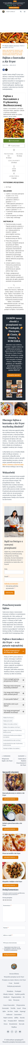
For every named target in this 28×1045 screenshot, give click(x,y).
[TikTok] (16, 1031)
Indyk (16, 1011)
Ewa (7, 65)
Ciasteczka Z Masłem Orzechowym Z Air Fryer (21, 760)
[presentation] (14, 782)
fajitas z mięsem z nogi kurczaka (12, 464)
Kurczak (21, 1024)
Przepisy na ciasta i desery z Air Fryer (14, 980)
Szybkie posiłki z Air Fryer (14, 54)
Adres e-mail (8, 935)
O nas (10, 983)
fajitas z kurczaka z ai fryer (10, 724)
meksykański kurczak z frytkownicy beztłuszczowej (13, 744)
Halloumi (9, 1014)
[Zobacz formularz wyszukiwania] (20, 11)
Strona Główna (14, 974)
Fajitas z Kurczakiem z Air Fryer (11, 727)
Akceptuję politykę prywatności (12, 587)
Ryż (5, 1021)
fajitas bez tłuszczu (8, 717)
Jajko (4, 1011)
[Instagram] (12, 1031)
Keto (10, 1000)
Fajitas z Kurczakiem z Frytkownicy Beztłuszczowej (12, 731)
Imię (5, 569)
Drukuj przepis (15, 140)
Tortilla (13, 1008)
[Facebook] (3, 70)
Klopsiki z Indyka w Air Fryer (12, 881)
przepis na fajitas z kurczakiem (11, 748)
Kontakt (16, 983)
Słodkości (6, 997)
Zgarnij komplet (14, 7)
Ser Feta (10, 1011)
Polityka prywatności (11, 584)
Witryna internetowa (10, 943)
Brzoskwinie (13, 1024)
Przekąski (18, 991)
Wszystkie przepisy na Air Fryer (14, 977)
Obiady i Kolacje (8, 994)
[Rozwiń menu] (24, 11)
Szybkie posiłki (20, 994)
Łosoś (19, 1008)
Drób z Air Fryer (7, 50)
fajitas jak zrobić (7, 721)
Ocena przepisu (7, 897)
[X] (6, 70)
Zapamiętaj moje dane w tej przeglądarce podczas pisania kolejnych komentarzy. (12, 948)
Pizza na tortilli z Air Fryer (11, 853)
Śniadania (10, 991)
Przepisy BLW (12, 1021)
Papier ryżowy (8, 1018)
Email (6, 576)
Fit (24, 997)
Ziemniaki (5, 1008)
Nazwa (6, 928)
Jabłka (16, 1018)
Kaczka (22, 1018)
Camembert (18, 1014)
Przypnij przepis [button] (15, 145)
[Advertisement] (14, 22)
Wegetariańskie (16, 997)
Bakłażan (21, 1021)
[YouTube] (20, 1031)
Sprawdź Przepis (11, 799)
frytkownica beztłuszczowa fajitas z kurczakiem (12, 736)
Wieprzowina (20, 1005)
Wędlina (14, 1027)
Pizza (24, 1008)
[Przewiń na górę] (24, 1042)
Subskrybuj (9, 593)
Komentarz (7, 905)
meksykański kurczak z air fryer (11, 740)
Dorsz (5, 1024)
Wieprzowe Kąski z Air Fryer (7, 758)
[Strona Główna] (3, 45)
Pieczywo (16, 1000)
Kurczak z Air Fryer (12, 51)
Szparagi (22, 1011)
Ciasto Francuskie (9, 1005)
